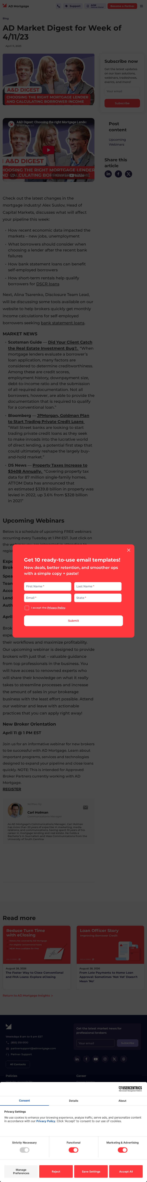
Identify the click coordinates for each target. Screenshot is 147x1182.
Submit (73, 620)
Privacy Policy (56, 607)
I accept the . (48, 607)
